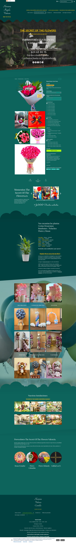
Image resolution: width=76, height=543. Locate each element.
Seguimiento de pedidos (38, 181)
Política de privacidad (17, 541)
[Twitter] (38, 62)
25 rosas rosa (51, 109)
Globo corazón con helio (53, 143)
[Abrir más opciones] (73, 13)
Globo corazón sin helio (53, 142)
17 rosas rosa (51, 106)
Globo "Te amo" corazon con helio (54, 146)
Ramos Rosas (27, 78)
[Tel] (42, 62)
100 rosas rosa (52, 113)
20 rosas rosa (51, 107)
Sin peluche (49, 129)
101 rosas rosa (52, 114)
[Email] (40, 62)
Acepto (58, 540)
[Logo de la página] (7, 18)
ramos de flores (54, 258)
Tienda (16, 78)
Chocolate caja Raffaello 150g (53, 124)
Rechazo (62, 540)
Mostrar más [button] (48, 165)
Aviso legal (25, 541)
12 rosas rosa (51, 104)
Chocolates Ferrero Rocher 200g (54, 125)
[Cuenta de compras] (74, 1)
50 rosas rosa (51, 110)
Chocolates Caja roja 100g (53, 119)
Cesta (46, 180)
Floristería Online (20, 78)
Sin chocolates (50, 118)
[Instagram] (36, 62)
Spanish (9, 0)
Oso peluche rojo (52, 135)
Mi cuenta (30, 180)
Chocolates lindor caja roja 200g (54, 121)
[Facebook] (33, 62)
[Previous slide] (31, 193)
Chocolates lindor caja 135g (53, 122)
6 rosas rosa (51, 103)
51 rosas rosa (51, 111)
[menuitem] (59, 79)
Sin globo (49, 140)
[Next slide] (60, 193)
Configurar (31, 541)
